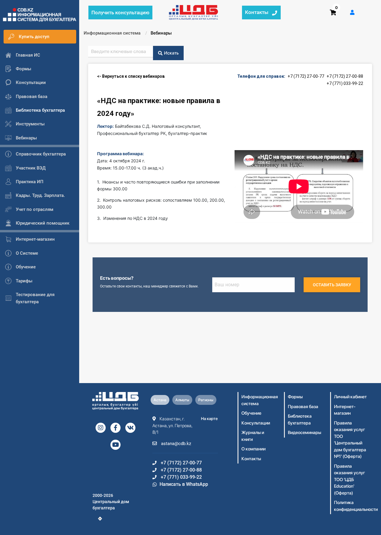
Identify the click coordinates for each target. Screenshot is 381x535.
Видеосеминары (304, 432)
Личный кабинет (350, 396)
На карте (209, 418)
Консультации (255, 423)
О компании (253, 449)
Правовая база (303, 406)
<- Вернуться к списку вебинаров (131, 76)
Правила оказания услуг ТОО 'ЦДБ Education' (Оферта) (349, 480)
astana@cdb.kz (175, 443)
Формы (295, 396)
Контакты (251, 458)
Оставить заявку (332, 284)
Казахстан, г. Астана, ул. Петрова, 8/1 (172, 425)
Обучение (251, 413)
